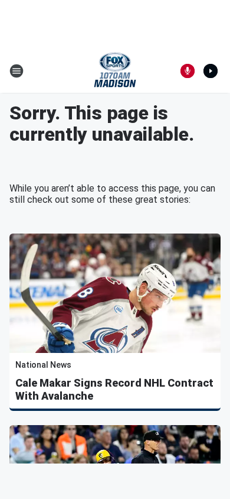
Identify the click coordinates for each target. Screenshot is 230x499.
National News (43, 365)
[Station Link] (115, 71)
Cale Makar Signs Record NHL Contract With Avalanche (114, 389)
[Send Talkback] (187, 71)
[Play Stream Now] (210, 71)
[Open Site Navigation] (16, 71)
